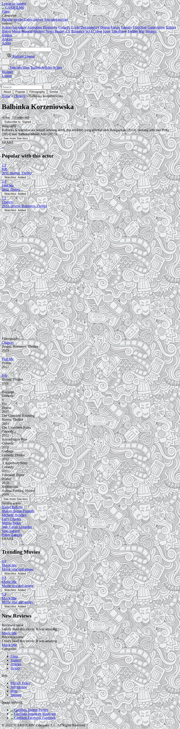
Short (98, 31)
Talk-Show (119, 31)
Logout (7, 76)
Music (16, 31)
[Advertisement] (90, 243)
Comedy (64, 27)
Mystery (39, 31)
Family (115, 27)
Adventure (19, 27)
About (7, 91)
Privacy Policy (21, 683)
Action (6, 27)
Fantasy (126, 27)
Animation (34, 27)
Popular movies (12, 19)
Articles (46, 67)
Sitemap (16, 695)
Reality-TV (62, 31)
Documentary (90, 27)
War (141, 31)
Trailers (35, 67)
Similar (53, 91)
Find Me (8, 359)
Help (14, 691)
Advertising (19, 687)
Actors (57, 67)
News (50, 31)
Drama (105, 27)
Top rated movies (56, 19)
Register (7, 72)
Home (6, 96)
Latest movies (33, 19)
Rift (4, 375)
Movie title (9, 633)
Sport (106, 31)
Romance (78, 31)
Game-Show (156, 27)
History (171, 27)
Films (14, 656)
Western (151, 31)
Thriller (133, 31)
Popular (20, 91)
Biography (50, 27)
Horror (6, 31)
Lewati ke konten (14, 3)
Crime (75, 27)
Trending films (19, 67)
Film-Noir (140, 27)
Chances (8, 342)
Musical (27, 31)
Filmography (37, 91)
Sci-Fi (89, 31)
